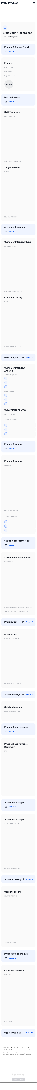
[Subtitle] (6, 1049)
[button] (7, 1047)
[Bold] (15, 1047)
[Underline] (20, 1047)
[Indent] (24, 1049)
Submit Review (18, 1079)
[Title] (4, 1049)
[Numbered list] (15, 1049)
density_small (33, 2)
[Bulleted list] (18, 1049)
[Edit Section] (6, 51)
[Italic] (17, 1047)
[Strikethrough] (22, 1047)
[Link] (29, 1049)
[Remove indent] (21, 1049)
